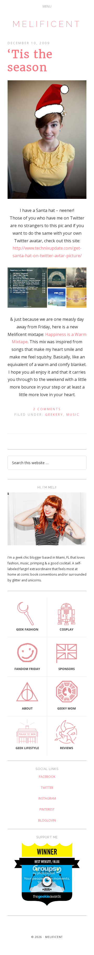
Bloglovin (47, 820)
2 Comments (47, 409)
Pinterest (47, 809)
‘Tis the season (30, 60)
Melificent (47, 24)
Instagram (47, 798)
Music (73, 414)
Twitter (47, 787)
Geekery (54, 414)
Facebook (47, 776)
